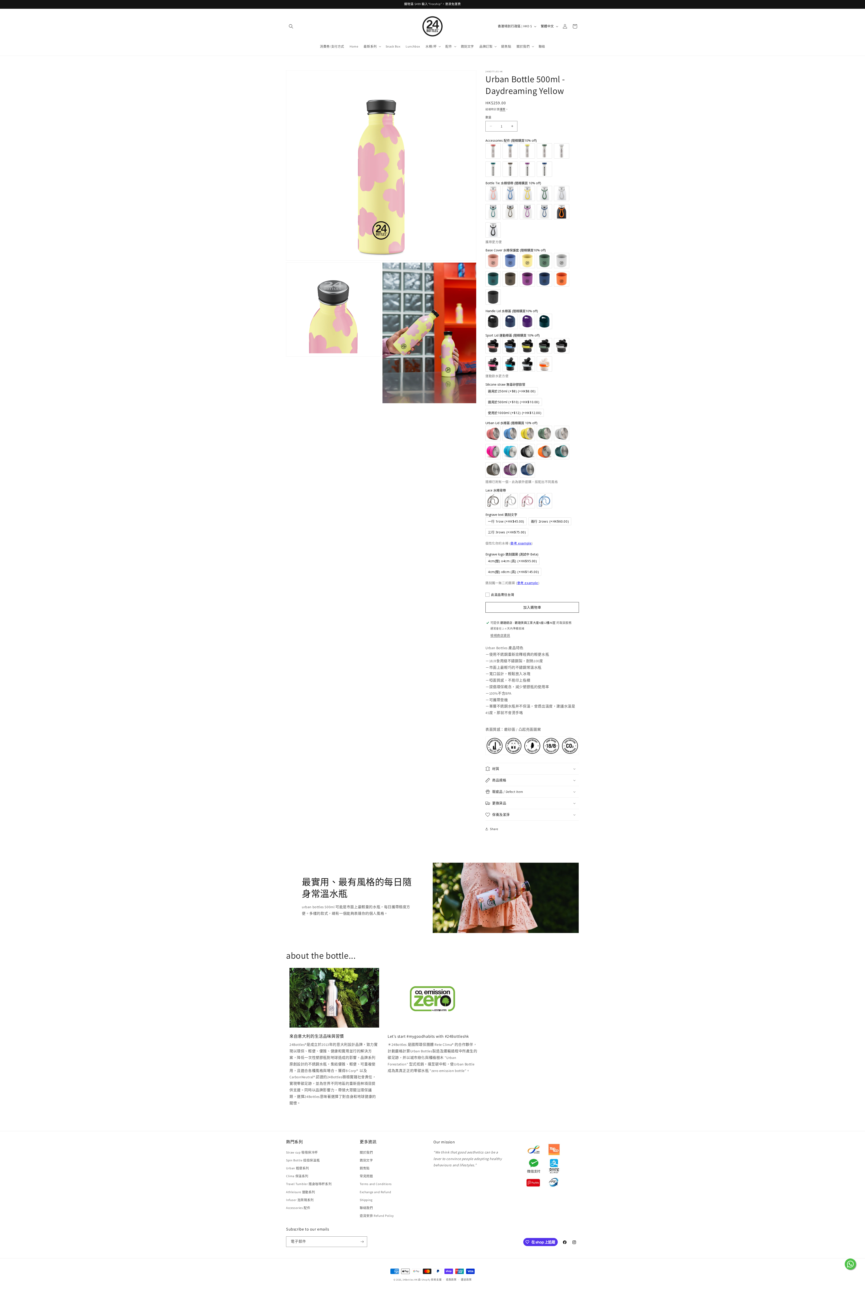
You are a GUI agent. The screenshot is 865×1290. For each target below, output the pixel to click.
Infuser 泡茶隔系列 (300, 1200)
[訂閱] (362, 1241)
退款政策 (451, 1279)
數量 (488, 117)
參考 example (520, 543)
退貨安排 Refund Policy (377, 1216)
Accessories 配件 (298, 1208)
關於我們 (366, 1152)
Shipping (366, 1200)
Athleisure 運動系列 (300, 1192)
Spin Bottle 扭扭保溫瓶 (303, 1160)
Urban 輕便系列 (297, 1168)
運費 (502, 109)
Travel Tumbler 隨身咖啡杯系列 (309, 1184)
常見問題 (366, 1176)
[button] (291, 26)
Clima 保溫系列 (297, 1176)
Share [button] (494, 829)
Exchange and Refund (375, 1192)
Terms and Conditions (376, 1184)
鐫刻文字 (366, 1160)
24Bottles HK (410, 1279)
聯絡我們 (366, 1208)
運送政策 (466, 1279)
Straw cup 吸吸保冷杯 (302, 1152)
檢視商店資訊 (500, 635)
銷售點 (365, 1168)
